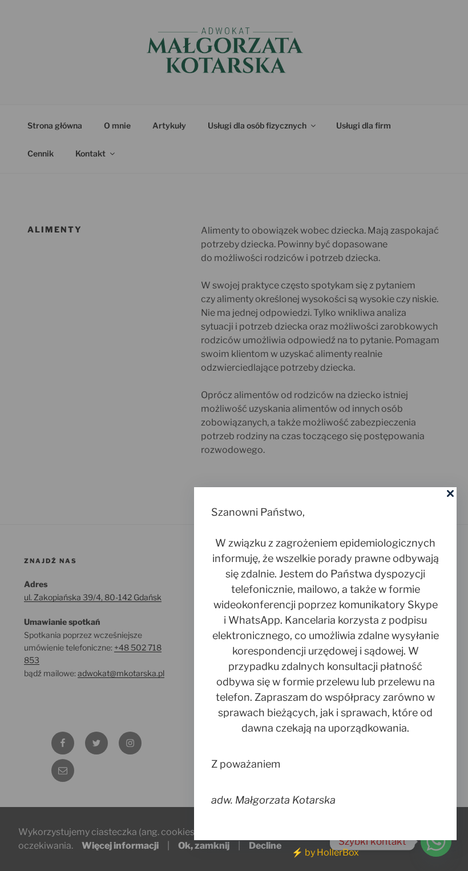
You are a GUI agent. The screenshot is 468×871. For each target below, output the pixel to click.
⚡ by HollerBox (325, 852)
